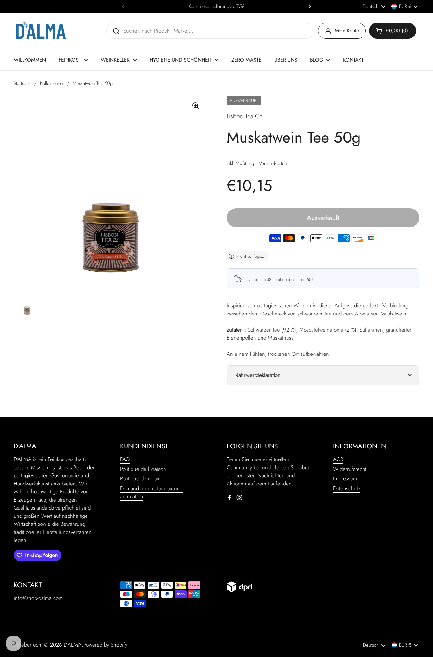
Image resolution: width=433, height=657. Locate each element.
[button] (392, 31)
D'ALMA (73, 644)
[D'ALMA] (41, 31)
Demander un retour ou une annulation (151, 492)
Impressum (345, 478)
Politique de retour (140, 478)
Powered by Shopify (105, 644)
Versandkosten (273, 163)
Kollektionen (51, 83)
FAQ (125, 459)
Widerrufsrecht (349, 469)
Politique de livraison (143, 469)
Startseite (22, 83)
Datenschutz (346, 488)
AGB (338, 459)
